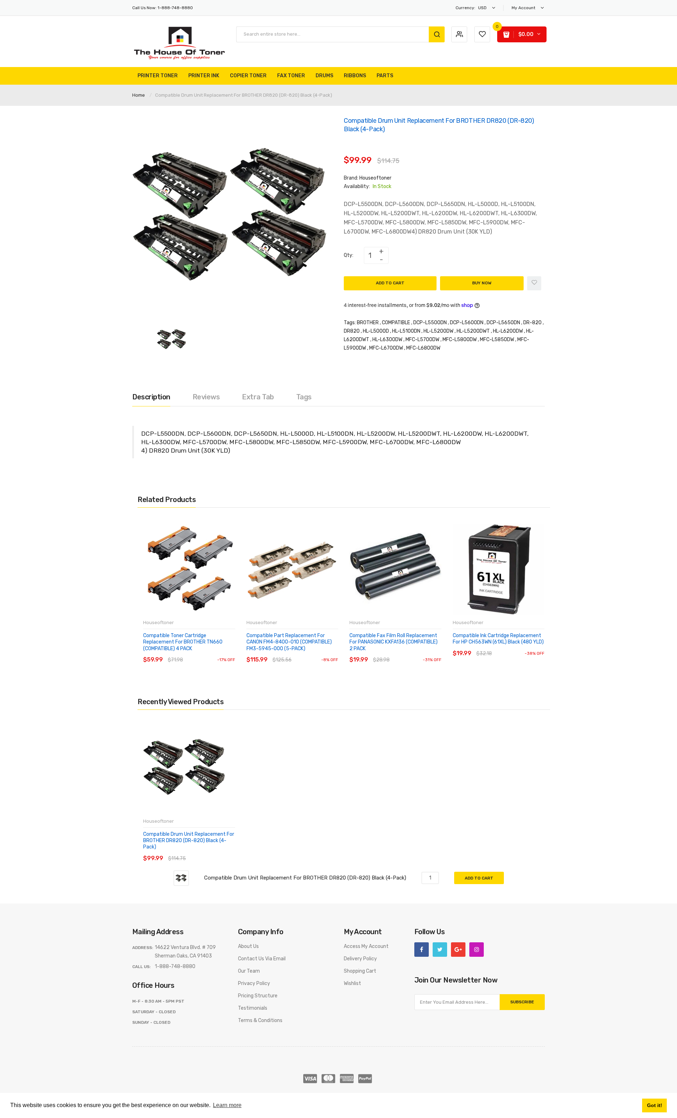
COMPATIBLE (396, 323)
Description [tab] (151, 397)
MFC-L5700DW (422, 340)
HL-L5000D (376, 331)
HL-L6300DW (387, 340)
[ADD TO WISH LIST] (208, 653)
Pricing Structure (257, 996)
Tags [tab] (304, 397)
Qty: (348, 255)
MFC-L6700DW (386, 348)
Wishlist (352, 983)
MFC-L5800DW (460, 340)
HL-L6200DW (508, 331)
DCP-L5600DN (466, 323)
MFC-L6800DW (423, 348)
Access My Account (366, 946)
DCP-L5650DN (503, 323)
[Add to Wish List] (534, 283)
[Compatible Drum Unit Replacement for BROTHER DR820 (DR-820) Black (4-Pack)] (172, 339)
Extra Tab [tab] (258, 397)
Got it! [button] (654, 1105)
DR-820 (532, 323)
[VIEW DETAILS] (194, 653)
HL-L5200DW (438, 331)
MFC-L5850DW (497, 340)
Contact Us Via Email (262, 959)
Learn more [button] (227, 1105)
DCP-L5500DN (430, 323)
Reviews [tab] (206, 397)
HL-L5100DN (406, 331)
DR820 (352, 331)
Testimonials (252, 1008)
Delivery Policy (360, 959)
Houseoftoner (375, 178)
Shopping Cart (360, 971)
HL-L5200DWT (473, 331)
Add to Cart (390, 282)
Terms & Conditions (260, 1020)
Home (138, 95)
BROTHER (368, 323)
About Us (248, 946)
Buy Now (482, 282)
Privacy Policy (254, 983)
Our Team (249, 971)
